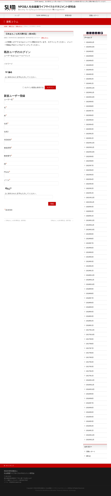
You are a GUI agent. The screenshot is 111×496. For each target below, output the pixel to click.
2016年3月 (90, 421)
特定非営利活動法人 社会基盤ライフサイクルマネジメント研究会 (53, 488)
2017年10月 (90, 334)
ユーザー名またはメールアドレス (17, 56)
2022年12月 (90, 143)
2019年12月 (90, 220)
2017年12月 (90, 330)
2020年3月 (90, 207)
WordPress (46, 490)
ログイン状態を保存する (34, 87)
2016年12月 (90, 380)
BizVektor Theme (56, 490)
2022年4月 (90, 179)
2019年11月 (90, 225)
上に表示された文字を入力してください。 (21, 77)
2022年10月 (90, 152)
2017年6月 (90, 353)
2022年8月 (90, 161)
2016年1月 (90, 430)
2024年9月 (90, 51)
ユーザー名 (9, 99)
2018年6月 (90, 302)
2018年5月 (90, 307)
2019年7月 (90, 243)
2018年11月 (90, 280)
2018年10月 (90, 284)
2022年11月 (90, 147)
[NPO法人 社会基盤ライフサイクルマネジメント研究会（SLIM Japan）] (40, 8)
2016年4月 (90, 417)
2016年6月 (90, 407)
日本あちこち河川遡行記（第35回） (15, 220)
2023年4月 (90, 124)
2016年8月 (90, 398)
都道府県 (8, 148)
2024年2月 (90, 79)
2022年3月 (90, 184)
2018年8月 (90, 293)
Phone (7, 172)
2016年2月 (90, 426)
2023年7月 (90, 111)
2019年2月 (90, 266)
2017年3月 (90, 366)
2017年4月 (90, 362)
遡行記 (88, 456)
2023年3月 (90, 129)
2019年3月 (90, 261)
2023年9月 (90, 101)
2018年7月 (90, 298)
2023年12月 (90, 88)
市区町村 (8, 140)
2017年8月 (90, 344)
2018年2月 (90, 321)
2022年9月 (90, 156)
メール (7, 180)
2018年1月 (90, 325)
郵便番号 (8, 156)
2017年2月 (90, 371)
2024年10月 (90, 47)
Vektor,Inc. (66, 490)
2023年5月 (90, 120)
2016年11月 (90, 385)
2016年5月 (90, 412)
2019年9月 (90, 234)
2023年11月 (90, 92)
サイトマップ (10, 465)
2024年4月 (90, 70)
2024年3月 (90, 74)
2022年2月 (90, 188)
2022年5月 (90, 175)
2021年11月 (90, 202)
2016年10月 (90, 389)
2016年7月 (90, 403)
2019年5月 (90, 252)
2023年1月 (90, 138)
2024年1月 (90, 83)
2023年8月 (90, 106)
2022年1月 (90, 193)
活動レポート (44, 37)
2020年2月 (90, 211)
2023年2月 (90, 133)
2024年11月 (90, 42)
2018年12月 (90, 275)
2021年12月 (90, 197)
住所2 (6, 132)
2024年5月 (90, 65)
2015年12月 (90, 435)
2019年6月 (90, 248)
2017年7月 (90, 348)
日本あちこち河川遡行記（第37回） (62, 220)
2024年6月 (90, 60)
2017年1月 (90, 376)
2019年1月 (90, 270)
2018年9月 (90, 289)
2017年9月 (90, 339)
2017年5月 (90, 357)
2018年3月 (90, 316)
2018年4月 (90, 312)
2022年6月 (90, 170)
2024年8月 (90, 56)
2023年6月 (90, 115)
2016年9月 (90, 394)
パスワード (8, 64)
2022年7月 (90, 165)
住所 (6, 124)
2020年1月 (90, 216)
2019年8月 (90, 238)
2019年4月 (90, 257)
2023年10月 (90, 97)
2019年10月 (90, 229)
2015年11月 (90, 439)
